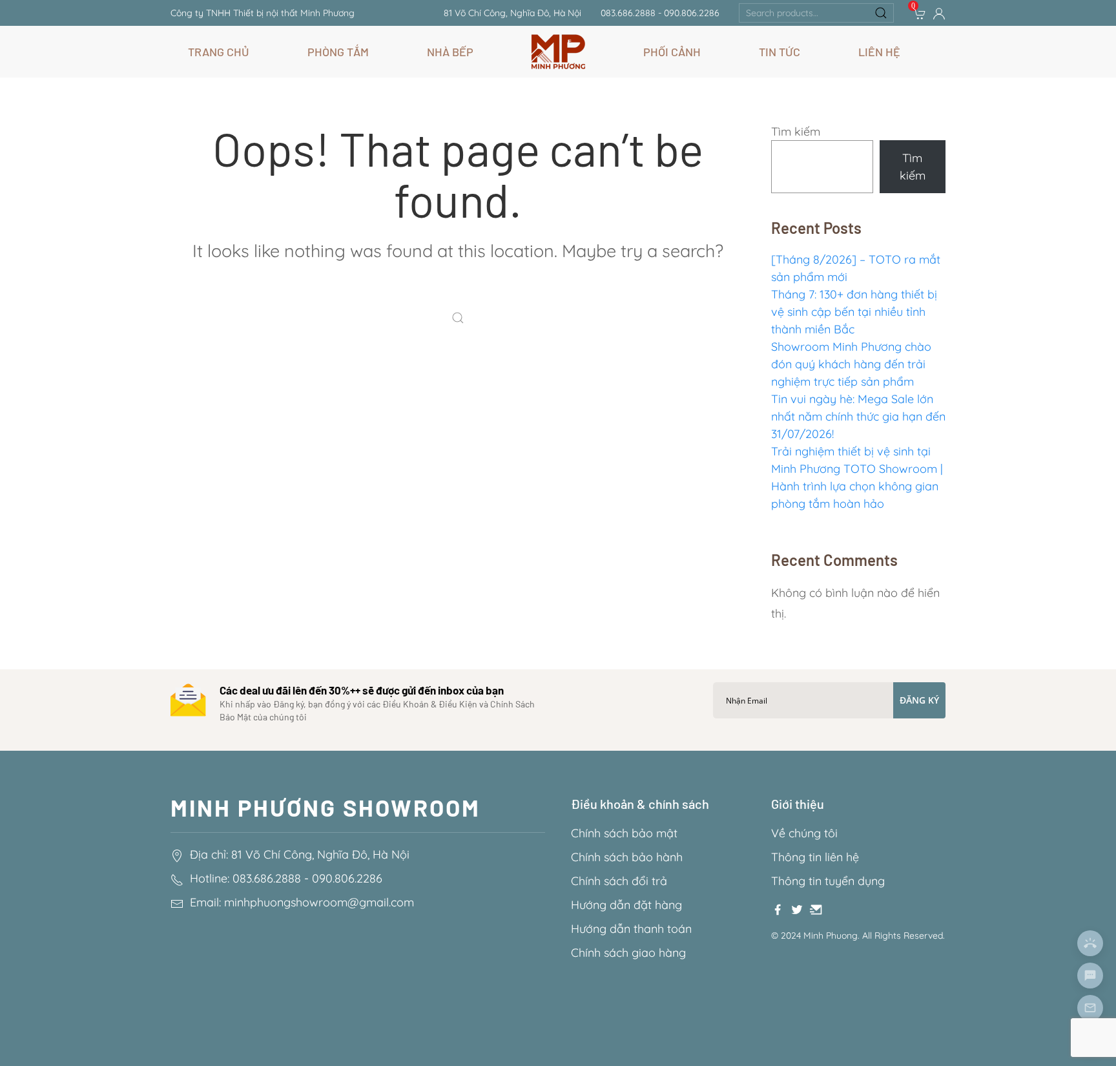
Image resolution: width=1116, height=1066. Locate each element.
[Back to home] (558, 52)
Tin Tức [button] (779, 52)
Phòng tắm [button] (338, 52)
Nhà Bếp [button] (450, 52)
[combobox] (816, 13)
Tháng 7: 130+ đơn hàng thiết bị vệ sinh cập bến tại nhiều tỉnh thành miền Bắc (854, 312)
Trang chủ (218, 52)
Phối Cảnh (672, 52)
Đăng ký (919, 700)
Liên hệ (879, 52)
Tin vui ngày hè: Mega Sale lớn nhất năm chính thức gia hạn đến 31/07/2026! (858, 416)
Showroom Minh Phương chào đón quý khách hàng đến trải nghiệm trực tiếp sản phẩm (851, 364)
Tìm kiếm (795, 131)
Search (881, 13)
